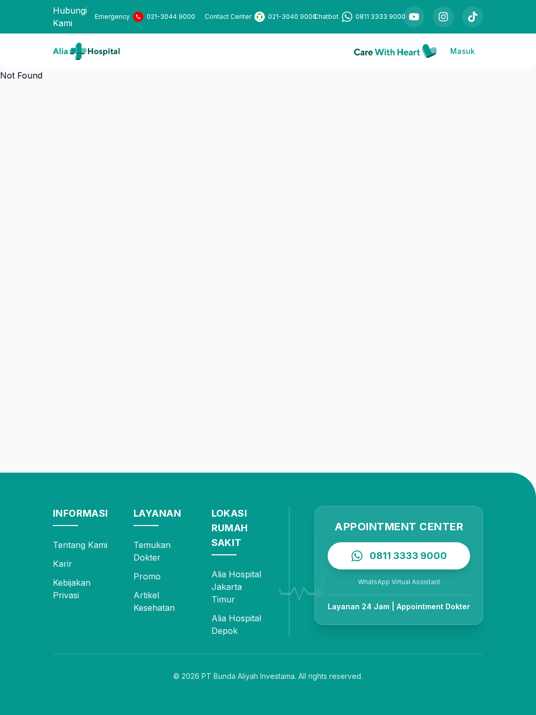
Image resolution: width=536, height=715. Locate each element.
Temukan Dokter (152, 551)
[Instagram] (443, 16)
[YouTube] (414, 16)
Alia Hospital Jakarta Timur (236, 587)
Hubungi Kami (70, 16)
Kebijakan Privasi (72, 588)
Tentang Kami (80, 545)
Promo (147, 576)
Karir (62, 563)
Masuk (462, 51)
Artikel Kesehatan (154, 601)
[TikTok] (472, 16)
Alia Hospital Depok (236, 624)
